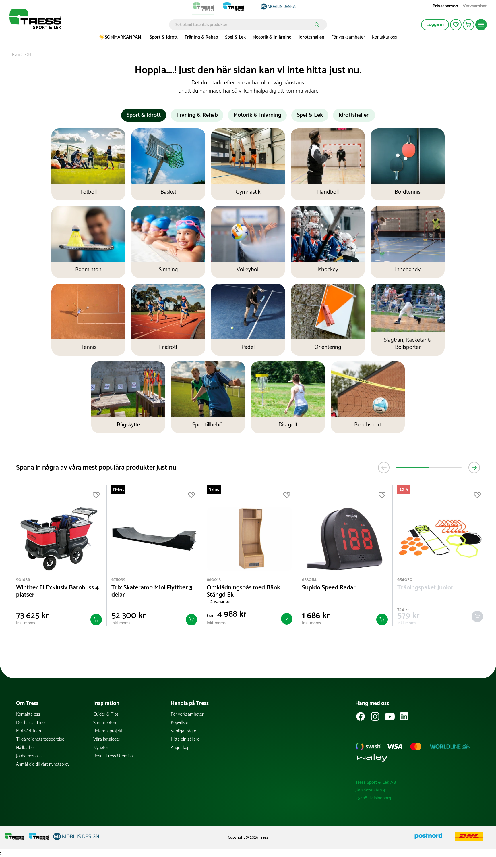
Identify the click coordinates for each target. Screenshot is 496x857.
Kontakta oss (384, 37)
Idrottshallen (311, 37)
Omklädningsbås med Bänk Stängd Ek (243, 591)
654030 (404, 580)
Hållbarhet (25, 748)
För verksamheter (348, 37)
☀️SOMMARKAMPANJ (121, 37)
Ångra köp (180, 748)
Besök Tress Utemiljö (113, 756)
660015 (214, 580)
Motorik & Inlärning (272, 37)
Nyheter (100, 748)
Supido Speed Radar (329, 587)
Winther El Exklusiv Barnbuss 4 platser (57, 591)
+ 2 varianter (219, 602)
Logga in (435, 24)
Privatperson (445, 6)
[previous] (384, 467)
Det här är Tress (31, 723)
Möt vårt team (29, 731)
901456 (23, 580)
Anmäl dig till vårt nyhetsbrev (42, 764)
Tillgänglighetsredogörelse (40, 739)
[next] (474, 467)
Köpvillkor (179, 723)
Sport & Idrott (164, 37)
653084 (309, 580)
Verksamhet (475, 6)
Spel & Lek (235, 37)
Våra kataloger (106, 739)
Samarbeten (104, 723)
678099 (118, 580)
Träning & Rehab (201, 37)
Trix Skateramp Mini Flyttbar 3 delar (152, 591)
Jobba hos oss (29, 756)
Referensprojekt (107, 731)
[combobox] (244, 25)
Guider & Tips (106, 714)
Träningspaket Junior (425, 587)
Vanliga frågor (183, 731)
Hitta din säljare (185, 739)
